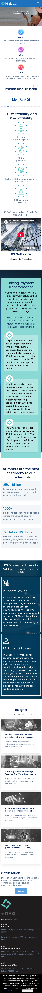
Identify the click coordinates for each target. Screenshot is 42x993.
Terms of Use (4, 920)
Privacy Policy (13, 920)
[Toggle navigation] (38, 3)
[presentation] (33, 85)
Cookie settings (14, 991)
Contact (21, 891)
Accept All (27, 991)
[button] (2, 106)
